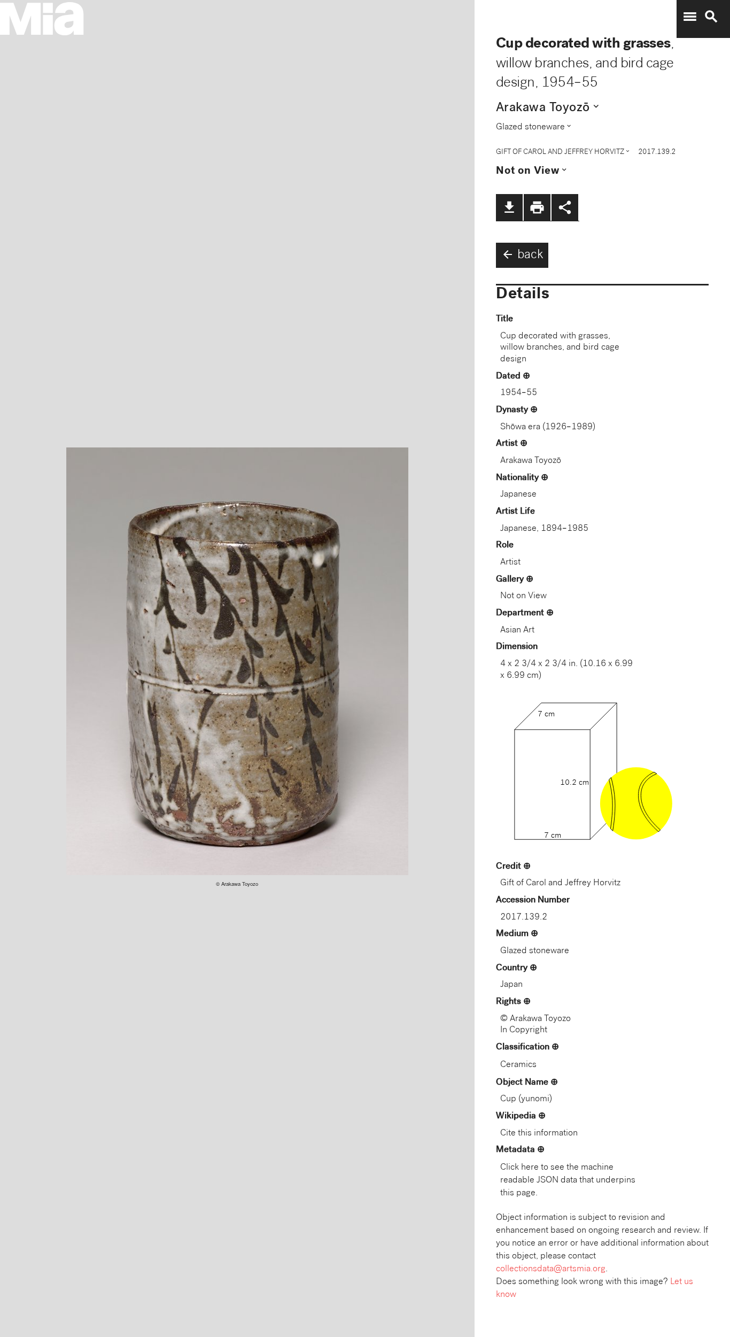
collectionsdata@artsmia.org (550, 1269)
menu (690, 17)
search (711, 17)
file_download (509, 207)
